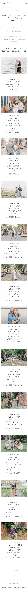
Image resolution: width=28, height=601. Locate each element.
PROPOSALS (21, 36)
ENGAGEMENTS (19, 31)
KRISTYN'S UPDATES (14, 34)
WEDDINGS (14, 42)
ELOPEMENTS (10, 31)
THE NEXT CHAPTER (8, 39)
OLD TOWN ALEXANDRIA (10, 36)
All (4, 31)
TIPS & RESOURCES (20, 39)
